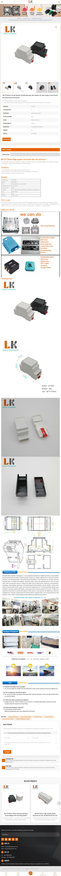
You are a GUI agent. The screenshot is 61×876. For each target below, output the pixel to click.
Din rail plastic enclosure (37, 18)
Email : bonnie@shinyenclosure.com (9, 846)
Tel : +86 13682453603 (6, 855)
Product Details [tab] (6, 154)
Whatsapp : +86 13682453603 (8, 857)
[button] (59, 803)
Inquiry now (7, 139)
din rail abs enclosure (38, 716)
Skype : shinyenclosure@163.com (8, 848)
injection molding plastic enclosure (23, 719)
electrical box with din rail (26, 716)
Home (20, 18)
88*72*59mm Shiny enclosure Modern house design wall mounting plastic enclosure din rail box (16, 815)
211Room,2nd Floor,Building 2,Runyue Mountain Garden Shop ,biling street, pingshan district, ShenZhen (25, 863)
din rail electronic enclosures (8, 719)
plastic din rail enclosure (13, 716)
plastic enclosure (26, 18)
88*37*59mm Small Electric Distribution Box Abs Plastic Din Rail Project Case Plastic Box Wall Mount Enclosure (29, 733)
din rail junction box (49, 716)
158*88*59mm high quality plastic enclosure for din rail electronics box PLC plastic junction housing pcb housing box (45, 815)
